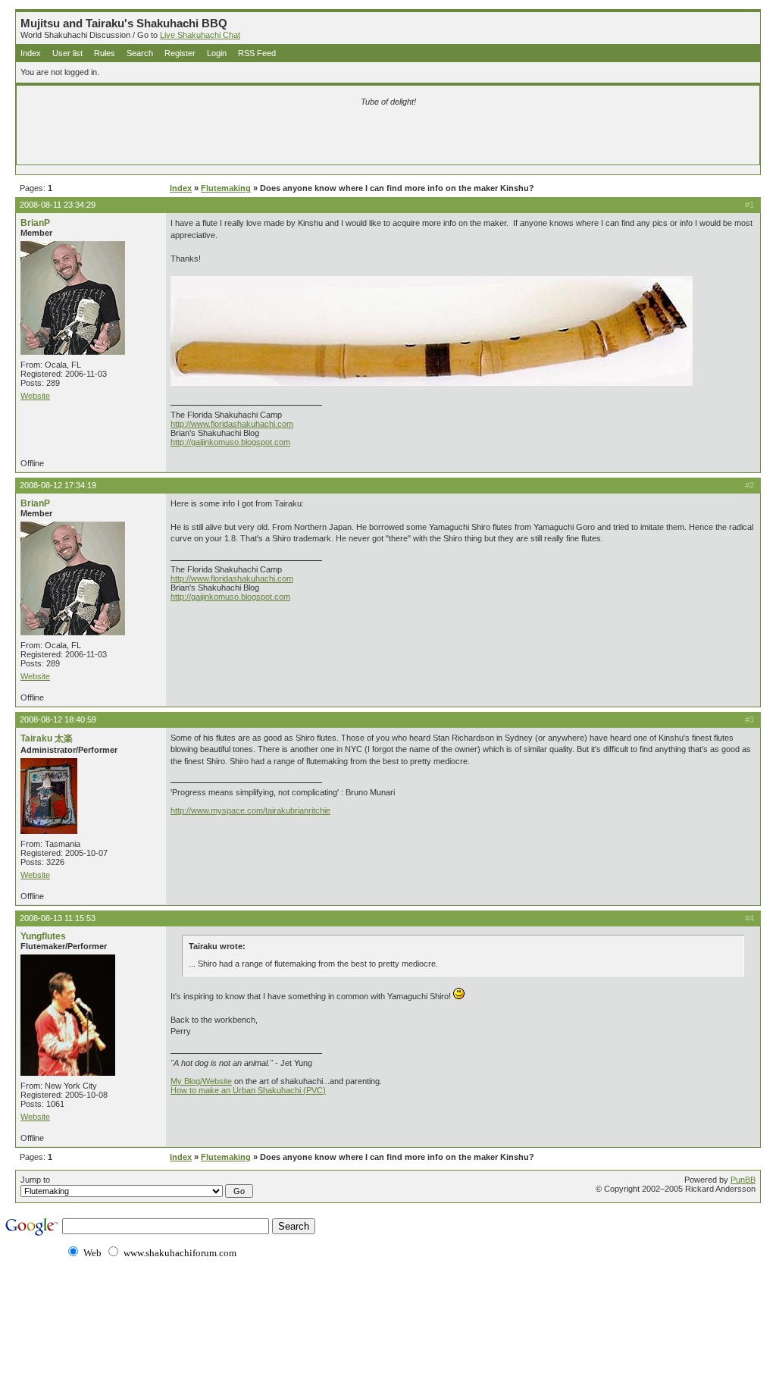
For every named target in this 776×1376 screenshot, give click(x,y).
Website (35, 395)
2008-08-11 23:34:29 (57, 204)
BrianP (35, 223)
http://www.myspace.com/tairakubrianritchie (250, 810)
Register (180, 53)
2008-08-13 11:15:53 (57, 918)
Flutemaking (226, 188)
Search (140, 53)
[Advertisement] (210, 138)
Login (217, 53)
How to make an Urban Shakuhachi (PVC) (248, 1090)
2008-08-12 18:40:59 (58, 719)
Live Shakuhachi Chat (200, 34)
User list (67, 53)
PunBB (743, 1179)
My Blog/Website (201, 1081)
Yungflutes (43, 936)
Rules (104, 53)
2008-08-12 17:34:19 (58, 485)
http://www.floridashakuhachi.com (232, 423)
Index (30, 53)
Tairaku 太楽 (46, 738)
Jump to (35, 1179)
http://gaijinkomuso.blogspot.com (230, 442)
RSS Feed (257, 53)
